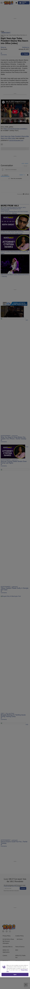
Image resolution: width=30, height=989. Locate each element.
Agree (15, 974)
